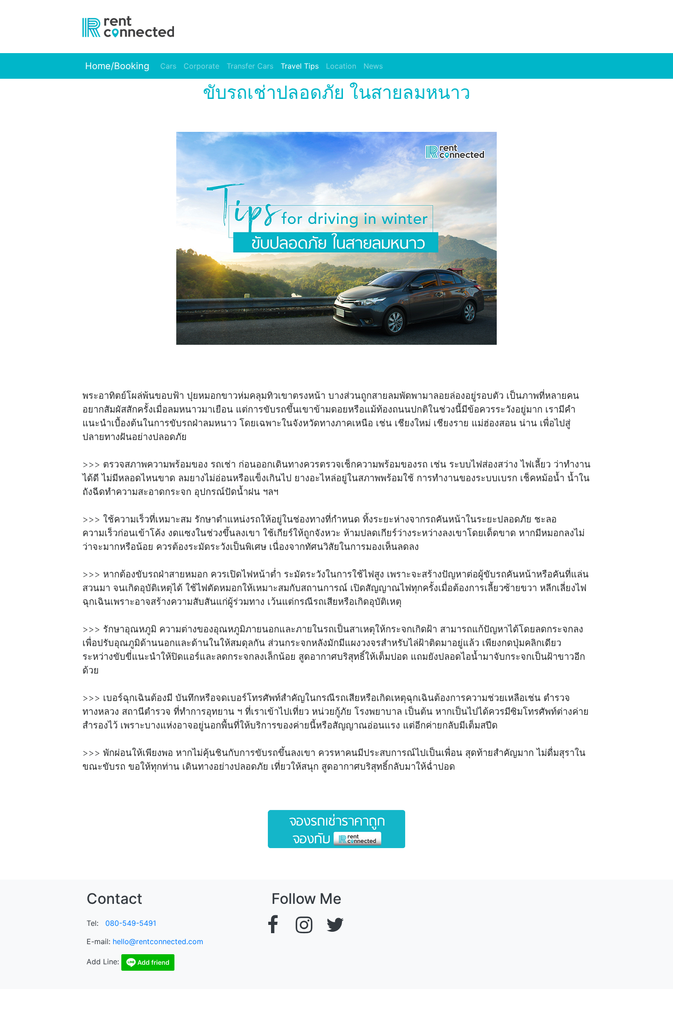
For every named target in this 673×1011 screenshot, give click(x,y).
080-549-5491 (130, 923)
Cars (168, 66)
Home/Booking (115, 65)
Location (341, 66)
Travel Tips (300, 66)
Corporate (201, 66)
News (373, 66)
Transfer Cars (250, 66)
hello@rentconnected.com (158, 941)
